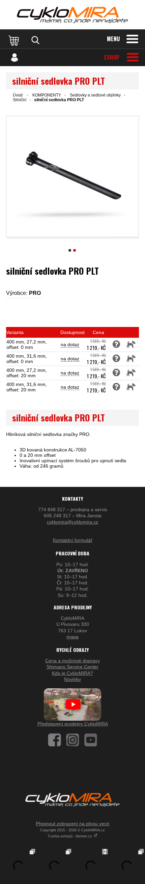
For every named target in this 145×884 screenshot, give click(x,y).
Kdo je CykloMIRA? (72, 673)
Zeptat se (116, 344)
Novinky (72, 679)
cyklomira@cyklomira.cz (72, 522)
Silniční (19, 100)
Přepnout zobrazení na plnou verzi (72, 823)
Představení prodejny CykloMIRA (72, 723)
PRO (35, 293)
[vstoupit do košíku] (14, 40)
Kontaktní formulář (72, 540)
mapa (72, 636)
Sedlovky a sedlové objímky (95, 95)
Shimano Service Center (72, 666)
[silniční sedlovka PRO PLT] (72, 176)
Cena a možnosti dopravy (72, 660)
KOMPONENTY (46, 95)
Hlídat (131, 344)
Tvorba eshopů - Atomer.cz (70, 836)
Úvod (18, 95)
